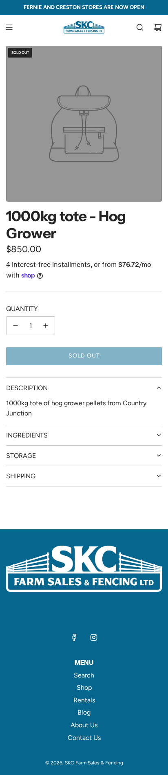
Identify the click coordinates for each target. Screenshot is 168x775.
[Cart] (158, 27)
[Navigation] (9, 27)
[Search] (140, 27)
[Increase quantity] (46, 326)
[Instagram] (94, 637)
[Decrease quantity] (15, 326)
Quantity (22, 309)
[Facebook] (74, 637)
